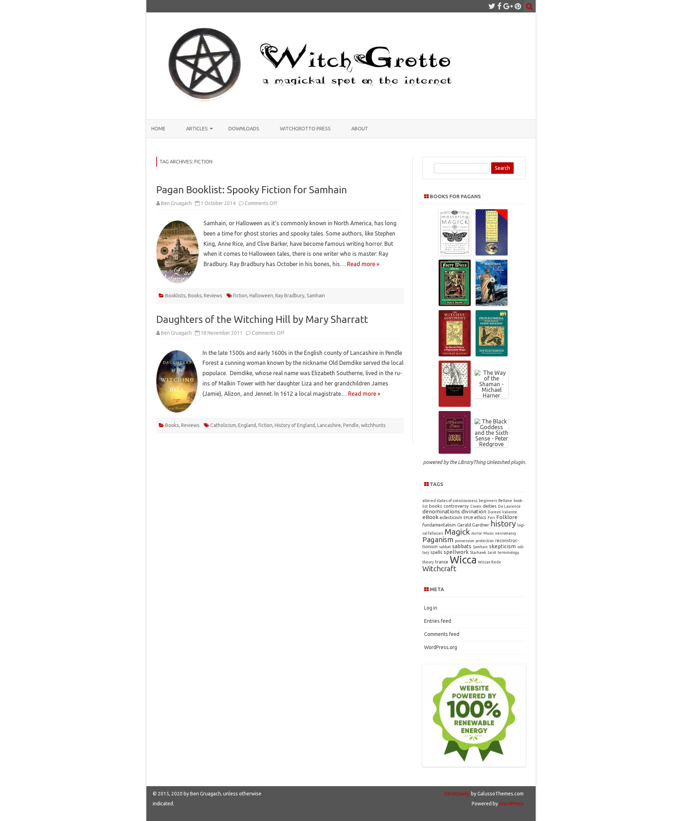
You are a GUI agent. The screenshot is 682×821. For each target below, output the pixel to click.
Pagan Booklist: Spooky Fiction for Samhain (251, 189)
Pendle (351, 425)
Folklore (507, 517)
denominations (441, 511)
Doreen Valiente (502, 512)
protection (485, 541)
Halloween (261, 295)
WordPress (511, 803)
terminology (508, 552)
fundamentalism (439, 524)
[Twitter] (492, 6)
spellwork (456, 552)
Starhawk (478, 552)
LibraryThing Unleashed (484, 462)
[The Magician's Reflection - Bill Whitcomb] (492, 304)
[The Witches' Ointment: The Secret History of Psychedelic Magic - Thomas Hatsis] (455, 354)
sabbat (445, 547)
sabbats (461, 546)
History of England (295, 425)
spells (436, 552)
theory (428, 562)
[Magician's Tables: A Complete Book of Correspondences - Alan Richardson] (455, 451)
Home (158, 128)
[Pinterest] (518, 6)
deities (490, 505)
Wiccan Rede (489, 562)
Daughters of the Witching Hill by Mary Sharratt (262, 319)
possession (464, 541)
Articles (197, 128)
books (435, 505)
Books (195, 295)
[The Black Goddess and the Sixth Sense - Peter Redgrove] (491, 444)
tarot (492, 552)
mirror (476, 533)
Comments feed (441, 634)
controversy (456, 505)
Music (488, 533)
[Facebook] (499, 6)
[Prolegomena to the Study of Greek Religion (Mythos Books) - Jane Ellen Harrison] (492, 354)
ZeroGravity (457, 793)
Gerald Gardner (473, 524)
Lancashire (329, 425)
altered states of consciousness (449, 500)
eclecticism (451, 517)
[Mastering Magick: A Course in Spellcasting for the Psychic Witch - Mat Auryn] (455, 253)
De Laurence (509, 506)
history (503, 523)
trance (441, 561)
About (359, 128)
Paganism (438, 539)
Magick (457, 531)
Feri (491, 517)
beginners (488, 500)
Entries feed (437, 621)
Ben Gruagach (176, 203)
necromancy (505, 533)
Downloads (243, 128)
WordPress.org (440, 647)
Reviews (213, 295)
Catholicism (223, 425)
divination (473, 511)
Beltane (505, 500)
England (247, 425)
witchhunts (373, 425)
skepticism (502, 546)
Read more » (363, 264)
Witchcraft (439, 569)
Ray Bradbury (289, 295)
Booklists (175, 295)
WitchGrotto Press (305, 128)
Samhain (316, 295)
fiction (240, 295)
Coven (475, 506)
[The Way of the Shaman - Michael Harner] (491, 395)
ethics (480, 517)
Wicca (463, 560)
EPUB (468, 517)
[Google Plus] (508, 6)
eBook (430, 517)
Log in (430, 608)
